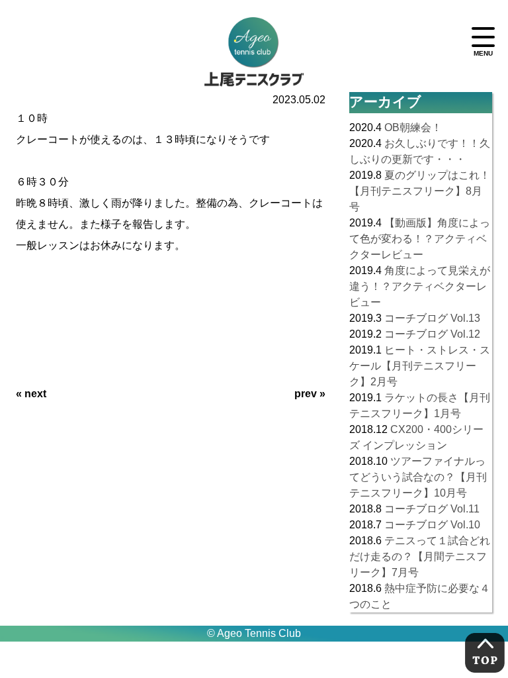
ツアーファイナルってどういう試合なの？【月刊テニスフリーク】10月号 (418, 477)
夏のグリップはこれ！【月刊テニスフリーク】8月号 (419, 191)
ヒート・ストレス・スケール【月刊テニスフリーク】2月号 (419, 365)
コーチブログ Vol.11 (432, 508)
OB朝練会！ (413, 127)
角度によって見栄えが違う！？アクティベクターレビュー (419, 286)
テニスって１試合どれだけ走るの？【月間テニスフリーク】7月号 (419, 556)
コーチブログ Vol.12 (432, 334)
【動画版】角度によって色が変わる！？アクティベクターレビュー (419, 238)
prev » (309, 393)
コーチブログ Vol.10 (432, 524)
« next (31, 393)
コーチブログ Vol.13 (432, 318)
